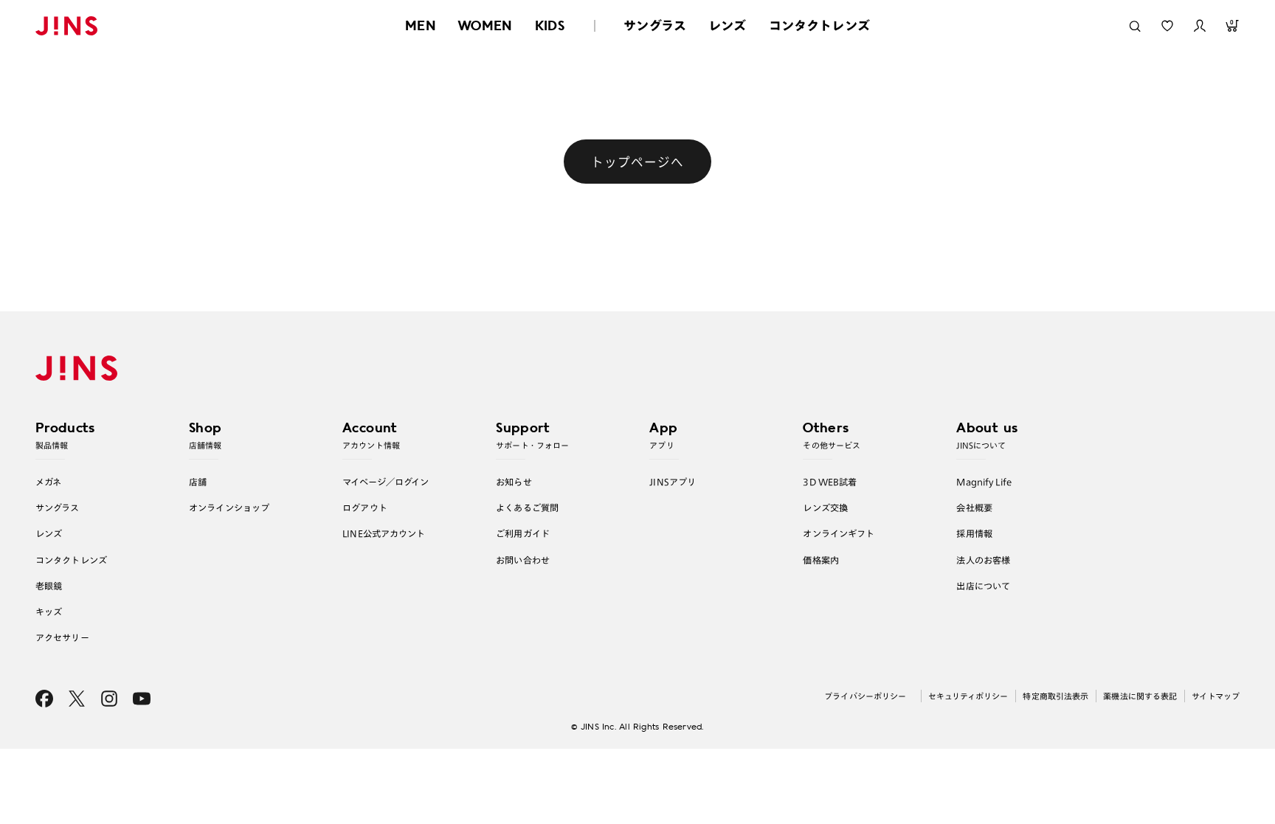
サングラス (654, 25)
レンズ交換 (825, 507)
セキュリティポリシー (968, 696)
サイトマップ (1216, 696)
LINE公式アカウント (383, 533)
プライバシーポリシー (865, 696)
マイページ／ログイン (385, 481)
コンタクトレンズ (819, 25)
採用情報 (974, 533)
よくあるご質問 (527, 507)
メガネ (48, 481)
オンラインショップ (229, 507)
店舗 (198, 481)
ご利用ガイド (523, 533)
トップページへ (637, 161)
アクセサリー (62, 637)
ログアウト (364, 507)
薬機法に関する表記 (1140, 696)
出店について (983, 585)
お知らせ (514, 481)
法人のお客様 (983, 559)
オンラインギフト (838, 533)
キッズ (48, 611)
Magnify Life (983, 481)
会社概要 (974, 507)
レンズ (727, 25)
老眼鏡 (48, 585)
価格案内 (821, 559)
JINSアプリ (672, 481)
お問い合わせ (523, 559)
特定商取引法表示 (1055, 696)
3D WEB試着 (830, 481)
